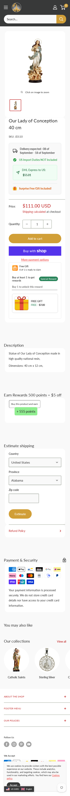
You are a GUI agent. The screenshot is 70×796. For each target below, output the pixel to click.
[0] (62, 7)
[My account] (55, 7)
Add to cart (35, 238)
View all (61, 641)
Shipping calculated (34, 211)
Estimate (20, 514)
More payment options (35, 259)
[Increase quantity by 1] (47, 224)
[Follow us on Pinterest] (21, 744)
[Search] (61, 19)
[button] (19, 789)
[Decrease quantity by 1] (27, 224)
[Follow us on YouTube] (29, 744)
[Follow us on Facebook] (6, 744)
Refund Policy (17, 530)
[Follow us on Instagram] (14, 744)
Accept (13, 785)
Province (14, 472)
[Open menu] (6, 7)
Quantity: (14, 224)
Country (13, 453)
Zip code (14, 489)
